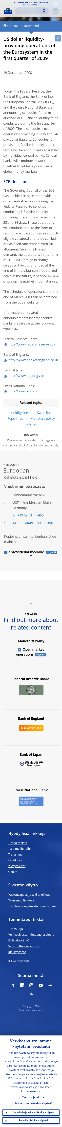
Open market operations (30, 652)
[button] (55, 3)
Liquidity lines (19, 413)
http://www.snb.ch (22, 391)
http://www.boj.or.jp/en (26, 376)
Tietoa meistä (17, 843)
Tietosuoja (15, 929)
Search (44, 11)
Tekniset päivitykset (21, 900)
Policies (31, 424)
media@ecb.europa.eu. (35, 523)
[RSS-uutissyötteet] (31, 994)
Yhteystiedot (16, 866)
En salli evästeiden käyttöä (33, 1120)
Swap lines (45, 413)
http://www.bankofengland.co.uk (33, 360)
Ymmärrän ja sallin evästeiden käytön (33, 1112)
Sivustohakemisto (20, 961)
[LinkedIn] (22, 985)
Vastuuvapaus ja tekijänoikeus (29, 894)
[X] (13, 985)
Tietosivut (15, 854)
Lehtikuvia (15, 860)
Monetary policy (42, 418)
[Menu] (55, 11)
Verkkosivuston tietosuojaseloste (31, 934)
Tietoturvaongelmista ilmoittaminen (33, 906)
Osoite (12, 872)
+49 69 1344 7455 (31, 515)
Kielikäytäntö (17, 952)
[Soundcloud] (50, 985)
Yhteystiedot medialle (26, 552)
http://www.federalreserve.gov (31, 344)
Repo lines (15, 418)
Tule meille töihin (20, 848)
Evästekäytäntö (18, 940)
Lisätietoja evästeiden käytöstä (33, 1103)
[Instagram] (31, 985)
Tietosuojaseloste (33, 1097)
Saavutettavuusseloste (23, 946)
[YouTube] (41, 985)
